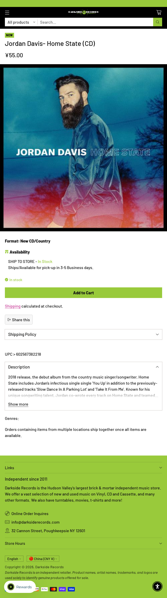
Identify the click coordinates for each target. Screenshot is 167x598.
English (12, 559)
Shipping (13, 305)
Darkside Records (49, 567)
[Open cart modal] (159, 12)
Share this (21, 319)
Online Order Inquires (29, 513)
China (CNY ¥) (44, 559)
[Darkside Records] (83, 12)
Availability (20, 251)
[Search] (157, 22)
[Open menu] (7, 12)
